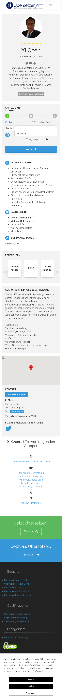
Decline (31, 686)
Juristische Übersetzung (31, 476)
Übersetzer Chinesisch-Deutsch (18, 595)
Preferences (31, 693)
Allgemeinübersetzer (31, 503)
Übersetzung (13, 122)
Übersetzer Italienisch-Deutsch (18, 584)
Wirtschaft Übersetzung (31, 479)
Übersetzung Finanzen (31, 483)
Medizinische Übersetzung (16, 637)
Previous (5, 272)
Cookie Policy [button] (32, 668)
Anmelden (28, 554)
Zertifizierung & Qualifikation (16, 621)
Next (56, 272)
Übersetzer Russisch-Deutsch (17, 587)
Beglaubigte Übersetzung (31, 473)
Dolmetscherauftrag (42, 122)
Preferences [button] (38, 671)
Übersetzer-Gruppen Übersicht (17, 614)
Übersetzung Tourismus (31, 486)
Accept (31, 680)
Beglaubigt (33, 139)
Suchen (28, 531)
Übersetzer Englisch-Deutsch (17, 580)
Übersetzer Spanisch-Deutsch (17, 591)
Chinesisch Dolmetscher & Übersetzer (31, 461)
